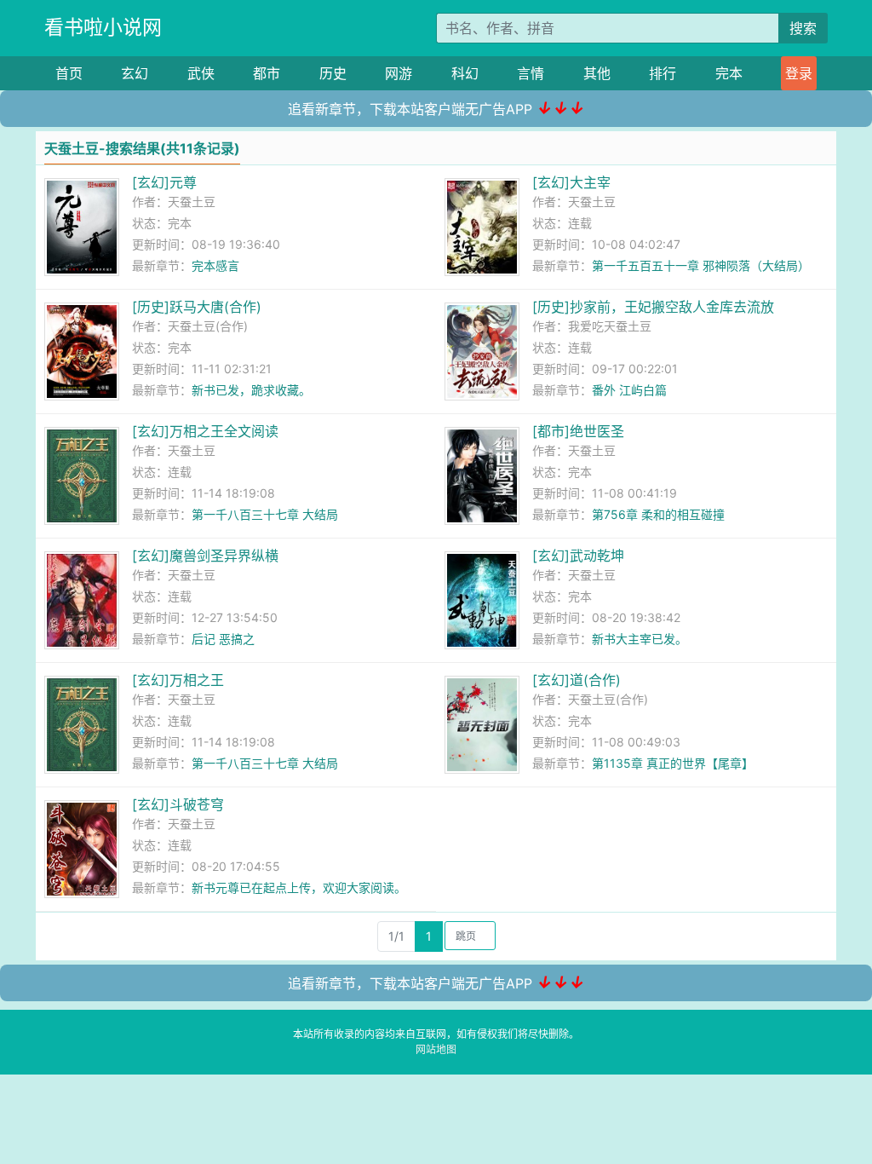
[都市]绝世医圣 (578, 431)
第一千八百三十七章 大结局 (265, 514)
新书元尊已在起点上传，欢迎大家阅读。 (299, 887)
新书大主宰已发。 (639, 638)
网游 (398, 73)
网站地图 (436, 1049)
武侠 (201, 73)
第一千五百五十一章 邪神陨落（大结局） (701, 265)
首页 (69, 73)
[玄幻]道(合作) (576, 680)
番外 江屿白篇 (629, 390)
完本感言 (215, 265)
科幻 (465, 73)
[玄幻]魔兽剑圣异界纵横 (205, 555)
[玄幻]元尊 (164, 182)
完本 (729, 73)
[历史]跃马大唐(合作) (196, 306)
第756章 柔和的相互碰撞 (658, 514)
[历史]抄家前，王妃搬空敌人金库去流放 (653, 306)
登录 (798, 73)
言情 (530, 73)
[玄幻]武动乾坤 (578, 555)
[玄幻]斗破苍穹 (178, 804)
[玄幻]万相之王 (178, 680)
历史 (333, 73)
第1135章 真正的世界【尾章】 (673, 763)
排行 (662, 73)
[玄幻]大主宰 (571, 182)
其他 (597, 73)
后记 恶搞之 (223, 638)
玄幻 (134, 73)
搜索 (803, 28)
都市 (266, 73)
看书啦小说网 (103, 27)
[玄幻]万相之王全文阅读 (205, 431)
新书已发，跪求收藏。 (251, 390)
